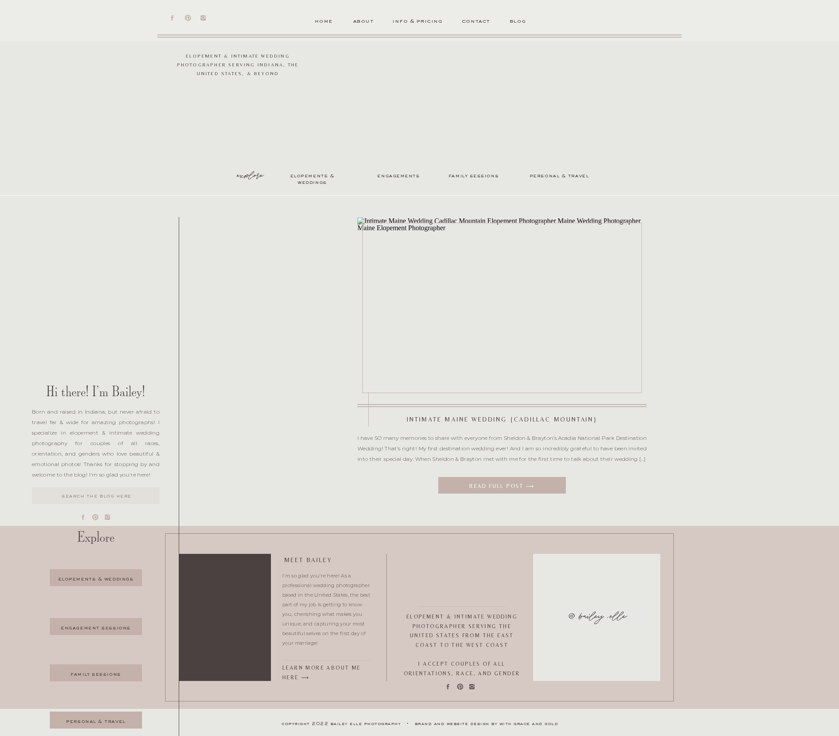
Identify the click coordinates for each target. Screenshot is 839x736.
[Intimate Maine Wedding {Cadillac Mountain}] (502, 308)
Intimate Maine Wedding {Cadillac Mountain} (502, 419)
